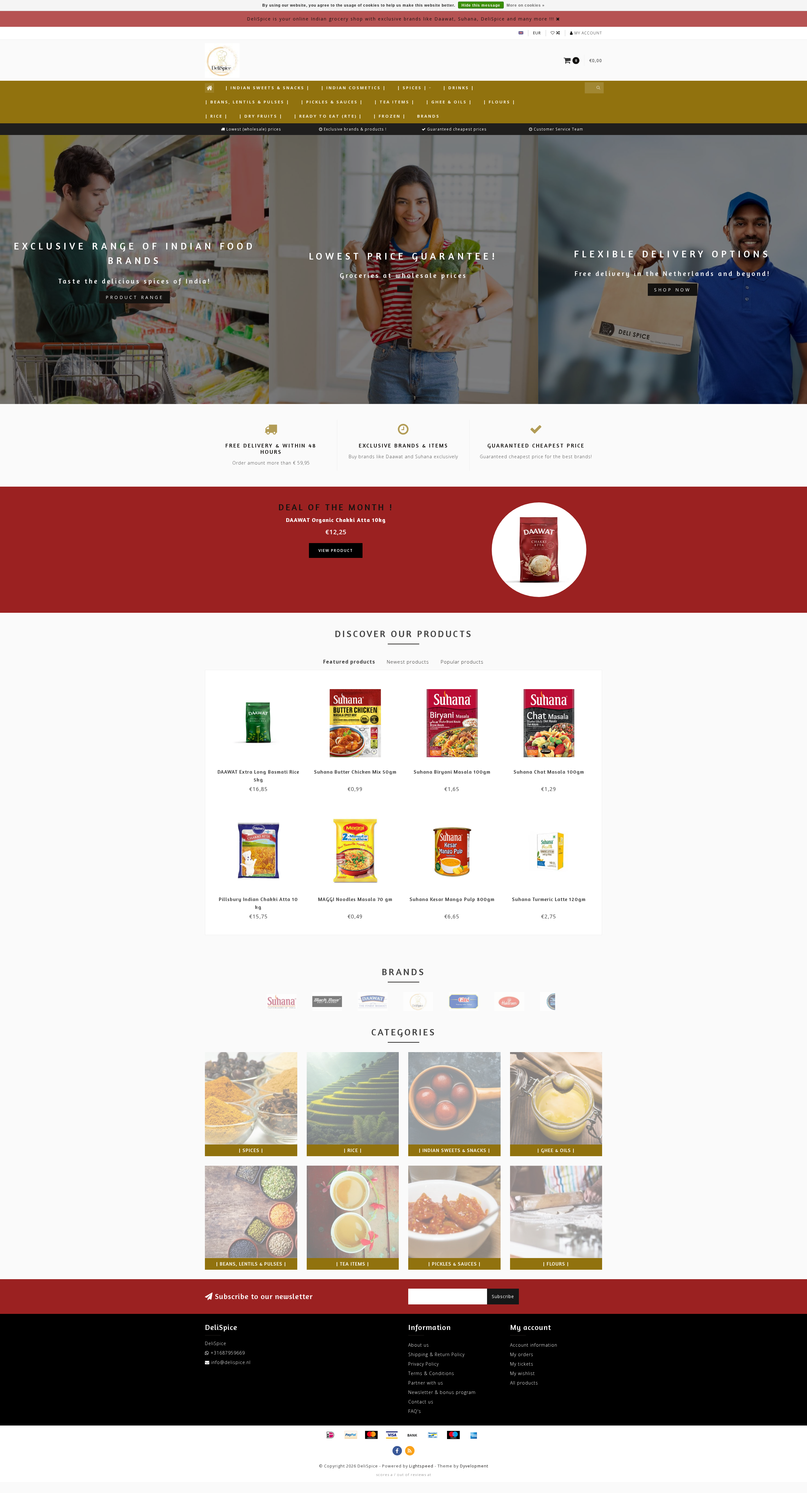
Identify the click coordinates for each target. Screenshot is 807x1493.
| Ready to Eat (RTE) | (328, 116)
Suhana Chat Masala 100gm (549, 772)
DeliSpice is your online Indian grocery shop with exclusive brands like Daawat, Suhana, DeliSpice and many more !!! (400, 19)
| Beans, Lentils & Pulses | (247, 102)
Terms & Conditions (431, 1373)
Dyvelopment (474, 1466)
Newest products (408, 662)
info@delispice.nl (231, 1362)
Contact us (420, 1402)
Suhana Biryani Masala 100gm (452, 772)
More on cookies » (526, 5)
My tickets (521, 1364)
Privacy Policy (423, 1364)
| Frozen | (389, 116)
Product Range (135, 297)
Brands (428, 116)
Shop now (672, 290)
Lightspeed (421, 1466)
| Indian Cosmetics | (353, 88)
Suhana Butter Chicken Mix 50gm (355, 772)
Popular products (462, 662)
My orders (521, 1354)
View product (335, 550)
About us (418, 1345)
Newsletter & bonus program (442, 1392)
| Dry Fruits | (261, 116)
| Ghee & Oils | (449, 102)
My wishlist (522, 1373)
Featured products (349, 662)
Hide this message (481, 5)
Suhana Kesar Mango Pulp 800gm (452, 899)
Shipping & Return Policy (436, 1354)
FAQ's (414, 1411)
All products (524, 1383)
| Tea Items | (394, 102)
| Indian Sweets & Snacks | (267, 88)
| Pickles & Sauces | (332, 102)
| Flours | (499, 102)
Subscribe (503, 1296)
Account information (533, 1345)
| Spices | (412, 88)
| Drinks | (458, 88)
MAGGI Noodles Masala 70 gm (355, 899)
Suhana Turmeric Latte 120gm (549, 899)
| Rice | (216, 116)
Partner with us (425, 1383)
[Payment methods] (330, 1435)
